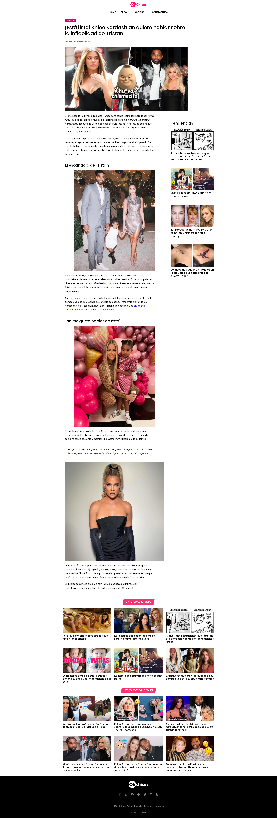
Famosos (71, 20)
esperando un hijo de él (102, 287)
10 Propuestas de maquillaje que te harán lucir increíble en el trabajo (191, 233)
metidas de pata (73, 435)
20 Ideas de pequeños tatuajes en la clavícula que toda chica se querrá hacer (192, 273)
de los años (108, 435)
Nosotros (145, 813)
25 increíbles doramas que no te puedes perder (191, 194)
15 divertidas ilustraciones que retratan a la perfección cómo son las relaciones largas (190, 156)
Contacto (132, 813)
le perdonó (133, 431)
